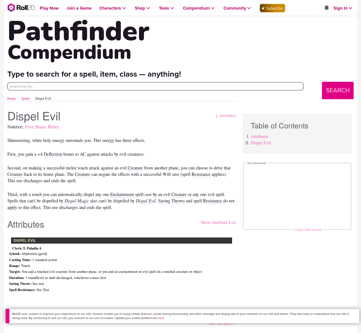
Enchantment (122, 194)
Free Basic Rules (42, 126)
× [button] (356, 314)
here (161, 318)
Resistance (201, 174)
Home (11, 98)
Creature (135, 168)
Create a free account (308, 229)
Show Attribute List (218, 222)
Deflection (53, 154)
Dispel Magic (77, 200)
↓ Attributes (225, 115)
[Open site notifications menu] (326, 8)
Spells (25, 98)
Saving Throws (171, 200)
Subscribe (274, 8)
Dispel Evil (261, 142)
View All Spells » (221, 323)
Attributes (259, 136)
